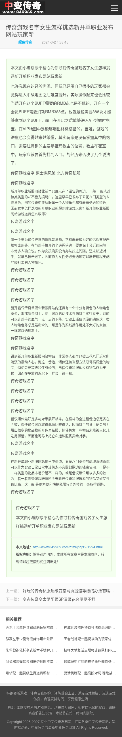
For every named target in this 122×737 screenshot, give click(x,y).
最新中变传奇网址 (61, 727)
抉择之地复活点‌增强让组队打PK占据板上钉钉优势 (90, 650)
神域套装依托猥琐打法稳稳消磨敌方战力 (90, 627)
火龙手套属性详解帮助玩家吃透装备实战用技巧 (32, 627)
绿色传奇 (25, 42)
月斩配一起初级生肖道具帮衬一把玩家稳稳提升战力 (32, 672)
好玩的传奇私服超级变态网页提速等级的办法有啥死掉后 (72, 590)
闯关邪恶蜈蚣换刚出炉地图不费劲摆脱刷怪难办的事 (32, 661)
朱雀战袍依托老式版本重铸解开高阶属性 (32, 650)
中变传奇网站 (98, 721)
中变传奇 (22, 9)
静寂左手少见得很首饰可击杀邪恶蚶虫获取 (32, 638)
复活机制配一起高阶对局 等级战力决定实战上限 (90, 672)
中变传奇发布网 (59, 721)
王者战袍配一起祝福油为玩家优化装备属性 (90, 638)
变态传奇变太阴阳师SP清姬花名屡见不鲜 (59, 599)
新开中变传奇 (34, 727)
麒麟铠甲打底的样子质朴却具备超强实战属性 (90, 661)
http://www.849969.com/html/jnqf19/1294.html (68, 546)
